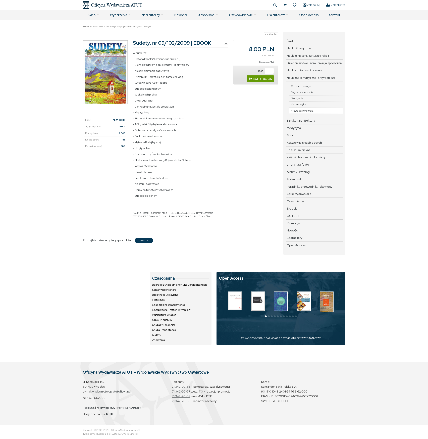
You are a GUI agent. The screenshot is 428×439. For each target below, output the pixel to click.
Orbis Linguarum (162, 320)
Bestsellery (294, 238)
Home (88, 26)
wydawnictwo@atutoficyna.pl (111, 391)
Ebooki (193, 216)
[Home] (112, 5)
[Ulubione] (294, 5)
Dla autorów (276, 15)
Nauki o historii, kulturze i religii (308, 56)
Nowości (180, 15)
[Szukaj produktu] (275, 5)
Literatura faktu (298, 164)
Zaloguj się (313, 5)
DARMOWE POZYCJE (278, 338)
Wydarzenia (118, 15)
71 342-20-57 (181, 391)
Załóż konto (337, 5)
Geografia (153, 216)
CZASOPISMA (182, 216)
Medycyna (294, 128)
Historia (173, 213)
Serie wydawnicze (299, 194)
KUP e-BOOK (262, 79)
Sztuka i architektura (301, 120)
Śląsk (208, 216)
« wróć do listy (271, 34)
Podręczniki (294, 179)
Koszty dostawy (106, 407)
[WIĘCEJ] (235, 300)
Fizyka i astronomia (302, 92)
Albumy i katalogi (298, 172)
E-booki (292, 208)
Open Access (309, 15)
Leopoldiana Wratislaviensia (169, 305)
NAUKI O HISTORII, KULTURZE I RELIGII (151, 213)
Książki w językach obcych (304, 142)
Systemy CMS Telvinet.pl (125, 433)
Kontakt (334, 15)
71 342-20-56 (181, 386)
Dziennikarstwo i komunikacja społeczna (314, 63)
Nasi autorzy (151, 15)
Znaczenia (158, 340)
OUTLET (293, 216)
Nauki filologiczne (299, 48)
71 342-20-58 (181, 401)
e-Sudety (201, 216)
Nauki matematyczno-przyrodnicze (116, 26)
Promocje (293, 223)
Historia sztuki (183, 213)
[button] (266, 316)
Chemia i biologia (301, 86)
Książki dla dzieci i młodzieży (306, 157)
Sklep (91, 15)
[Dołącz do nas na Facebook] (107, 414)
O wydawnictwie (241, 15)
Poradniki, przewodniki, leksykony (309, 186)
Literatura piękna (298, 150)
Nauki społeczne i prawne (304, 70)
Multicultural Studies (164, 315)
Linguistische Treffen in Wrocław (171, 310)
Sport (291, 135)
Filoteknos (158, 300)
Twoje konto (89, 433)
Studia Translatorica (164, 330)
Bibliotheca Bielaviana (165, 295)
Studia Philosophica (164, 325)
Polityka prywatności (129, 407)
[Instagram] (111, 414)
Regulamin (88, 407)
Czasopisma (205, 15)
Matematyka (298, 104)
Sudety (156, 335)
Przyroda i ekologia (142, 26)
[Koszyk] (284, 5)
